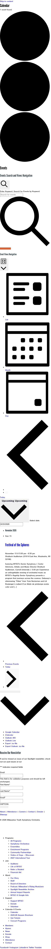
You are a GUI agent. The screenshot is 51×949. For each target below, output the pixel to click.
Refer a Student (17, 869)
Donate (40, 811)
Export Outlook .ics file (14, 746)
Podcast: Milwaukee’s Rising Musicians (27, 886)
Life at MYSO (16, 866)
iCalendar (9, 735)
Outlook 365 (10, 738)
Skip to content (6, 1)
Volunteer (14, 906)
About (2, 811)
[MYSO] (14, 7)
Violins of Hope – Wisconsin (22, 855)
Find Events (5, 248)
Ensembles (15, 846)
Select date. (35, 520)
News (7, 931)
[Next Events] (6, 492)
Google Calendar (12, 732)
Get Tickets (15, 918)
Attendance (12, 811)
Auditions (14, 864)
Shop (7, 937)
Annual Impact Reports (20, 892)
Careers (22, 811)
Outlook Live (10, 740)
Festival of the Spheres (17, 545)
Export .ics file (11, 743)
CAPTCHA (4, 804)
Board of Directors (18, 883)
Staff (12, 881)
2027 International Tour (20, 858)
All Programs (15, 841)
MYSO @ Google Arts (19, 895)
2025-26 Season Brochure (21, 915)
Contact (31, 811)
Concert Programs (18, 921)
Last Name (5, 791)
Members (9, 925)
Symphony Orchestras (19, 844)
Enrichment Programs (19, 849)
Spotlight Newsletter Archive (22, 889)
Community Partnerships (20, 852)
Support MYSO (16, 901)
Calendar (14, 912)
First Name (5, 784)
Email (2, 772)
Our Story (14, 878)
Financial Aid (15, 872)
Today (2, 497)
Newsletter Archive (30, 762)
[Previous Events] (28, 490)
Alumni (8, 928)
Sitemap (3, 814)
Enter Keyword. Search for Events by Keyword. (20, 191)
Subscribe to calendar (10, 692)
